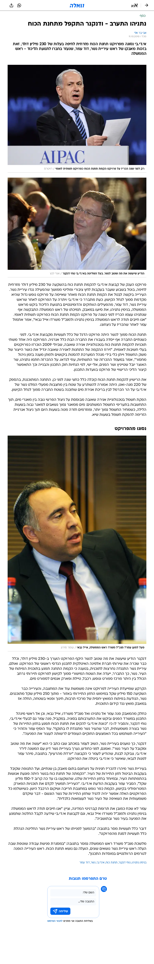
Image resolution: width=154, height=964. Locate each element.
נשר (93, 862)
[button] (134, 5)
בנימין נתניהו (139, 862)
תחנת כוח (112, 862)
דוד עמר (84, 862)
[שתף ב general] (11, 5)
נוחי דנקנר (125, 862)
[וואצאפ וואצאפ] (19, 5)
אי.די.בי (100, 862)
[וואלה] (77, 5)
